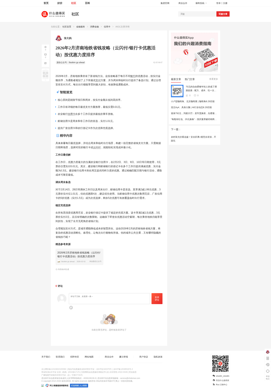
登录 (218, 3)
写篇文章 (223, 14)
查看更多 (213, 79)
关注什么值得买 (222, 380)
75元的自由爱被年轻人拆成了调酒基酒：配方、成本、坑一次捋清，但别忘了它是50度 (201, 88)
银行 (132, 76)
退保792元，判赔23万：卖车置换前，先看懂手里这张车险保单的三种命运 (207, 113)
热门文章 (190, 79)
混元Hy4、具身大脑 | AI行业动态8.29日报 (191, 107)
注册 (225, 3)
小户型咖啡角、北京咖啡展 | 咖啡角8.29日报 (193, 101)
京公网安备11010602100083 (53, 369)
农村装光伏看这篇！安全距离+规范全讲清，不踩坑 (193, 139)
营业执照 (132, 372)
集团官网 (165, 3)
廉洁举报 (123, 356)
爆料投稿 (200, 3)
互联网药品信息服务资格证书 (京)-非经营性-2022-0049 (104, 372)
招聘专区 (74, 356)
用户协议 (143, 356)
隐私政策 (158, 356)
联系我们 (60, 356)
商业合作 (182, 3)
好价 (59, 3)
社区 (73, 3)
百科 (87, 3)
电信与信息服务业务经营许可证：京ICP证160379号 (90, 369)
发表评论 (157, 298)
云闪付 (97, 147)
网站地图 (89, 356)
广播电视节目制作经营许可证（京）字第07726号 (62, 375)
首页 (46, 3)
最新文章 (176, 79)
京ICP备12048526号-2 (123, 369)
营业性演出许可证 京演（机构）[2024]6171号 (60, 372)
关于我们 (45, 356)
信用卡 (71, 114)
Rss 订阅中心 (221, 385)
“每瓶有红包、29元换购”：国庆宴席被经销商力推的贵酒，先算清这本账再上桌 (209, 119)
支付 (98, 80)
